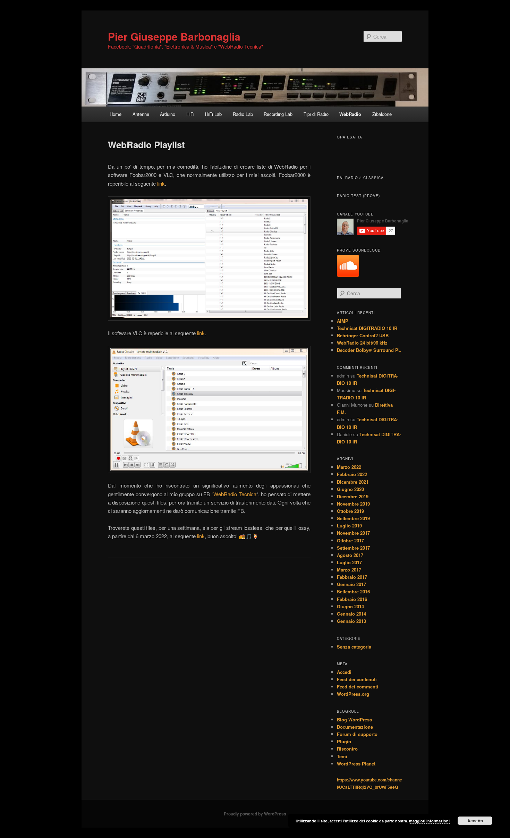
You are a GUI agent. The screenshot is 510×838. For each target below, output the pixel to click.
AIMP (342, 321)
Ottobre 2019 (350, 511)
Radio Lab (243, 114)
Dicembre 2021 (352, 482)
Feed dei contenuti (357, 679)
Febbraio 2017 (352, 577)
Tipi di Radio (316, 114)
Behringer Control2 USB (363, 335)
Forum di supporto (357, 734)
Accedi (344, 672)
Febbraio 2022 (352, 474)
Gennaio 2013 (351, 621)
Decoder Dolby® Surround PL (369, 350)
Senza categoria (354, 646)
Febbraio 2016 (352, 599)
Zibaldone (382, 114)
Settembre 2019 (353, 518)
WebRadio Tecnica (234, 494)
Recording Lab (278, 114)
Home (115, 114)
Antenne (141, 114)
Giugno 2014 (350, 606)
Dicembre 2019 (352, 496)
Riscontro (347, 748)
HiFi (190, 114)
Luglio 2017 (349, 562)
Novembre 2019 (353, 503)
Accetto (475, 821)
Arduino (167, 114)
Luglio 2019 (349, 525)
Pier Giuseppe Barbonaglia (174, 36)
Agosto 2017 (350, 555)
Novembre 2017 (353, 533)
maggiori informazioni (429, 820)
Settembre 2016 (353, 591)
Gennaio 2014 (351, 613)
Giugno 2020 (350, 489)
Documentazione (355, 726)
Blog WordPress (354, 719)
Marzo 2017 (349, 569)
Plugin (344, 741)
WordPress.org (353, 694)
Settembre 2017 (353, 547)
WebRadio (350, 114)
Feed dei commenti (357, 686)
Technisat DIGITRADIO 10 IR (367, 328)
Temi (342, 756)
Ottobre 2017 (350, 540)
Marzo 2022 (349, 467)
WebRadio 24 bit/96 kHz (362, 342)
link (161, 183)
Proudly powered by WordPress (255, 814)
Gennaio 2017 (351, 584)
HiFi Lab (213, 114)
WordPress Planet (356, 763)
